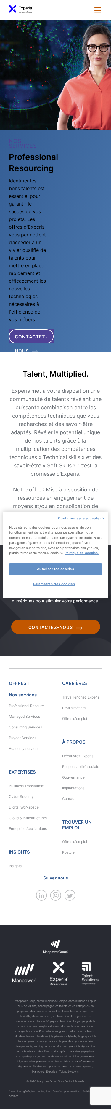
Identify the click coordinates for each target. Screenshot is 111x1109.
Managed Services (24, 716)
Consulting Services (25, 727)
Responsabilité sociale (80, 766)
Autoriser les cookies (55, 569)
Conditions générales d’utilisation (29, 1091)
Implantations (73, 788)
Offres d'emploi (74, 718)
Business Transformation (28, 786)
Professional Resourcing (28, 706)
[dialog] (55, 554)
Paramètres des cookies (54, 584)
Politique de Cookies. (82, 553)
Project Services (22, 738)
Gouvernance (73, 777)
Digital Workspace (24, 807)
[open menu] (97, 10)
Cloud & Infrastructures (28, 818)
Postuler (69, 852)
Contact (68, 798)
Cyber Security (21, 796)
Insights (15, 866)
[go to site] (41, 899)
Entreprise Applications (28, 828)
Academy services (24, 748)
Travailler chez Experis (80, 697)
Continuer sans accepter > (81, 518)
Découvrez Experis (77, 756)
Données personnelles (66, 1091)
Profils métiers (74, 708)
